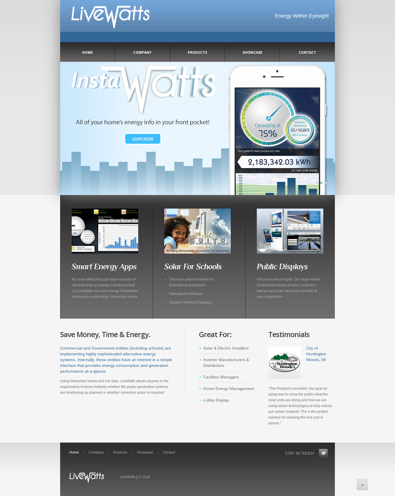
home (87, 52)
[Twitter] (323, 453)
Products (120, 452)
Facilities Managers (221, 377)
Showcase (252, 52)
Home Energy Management (228, 388)
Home (74, 452)
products (197, 52)
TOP (362, 484)
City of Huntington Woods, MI (316, 354)
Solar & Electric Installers (226, 348)
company (142, 52)
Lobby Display (216, 400)
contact (307, 52)
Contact (169, 452)
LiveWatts (110, 20)
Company (96, 452)
